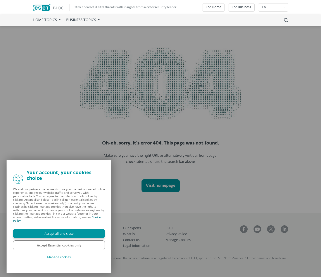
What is (129, 234)
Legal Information (136, 246)
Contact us (131, 240)
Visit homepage (160, 186)
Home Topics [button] (45, 20)
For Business (241, 7)
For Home (213, 7)
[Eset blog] (51, 7)
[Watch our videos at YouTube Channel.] (257, 229)
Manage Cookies (178, 240)
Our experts (132, 228)
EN (264, 7)
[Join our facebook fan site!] (244, 229)
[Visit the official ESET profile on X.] (271, 229)
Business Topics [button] (81, 20)
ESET (169, 228)
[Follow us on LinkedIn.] (284, 229)
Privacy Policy (176, 234)
